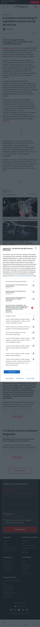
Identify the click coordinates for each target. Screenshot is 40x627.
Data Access (20, 378)
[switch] (32, 285)
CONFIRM (11, 372)
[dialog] (20, 313)
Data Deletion (9, 378)
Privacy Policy (31, 378)
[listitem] (20, 281)
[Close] (36, 248)
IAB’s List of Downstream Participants (22, 276)
